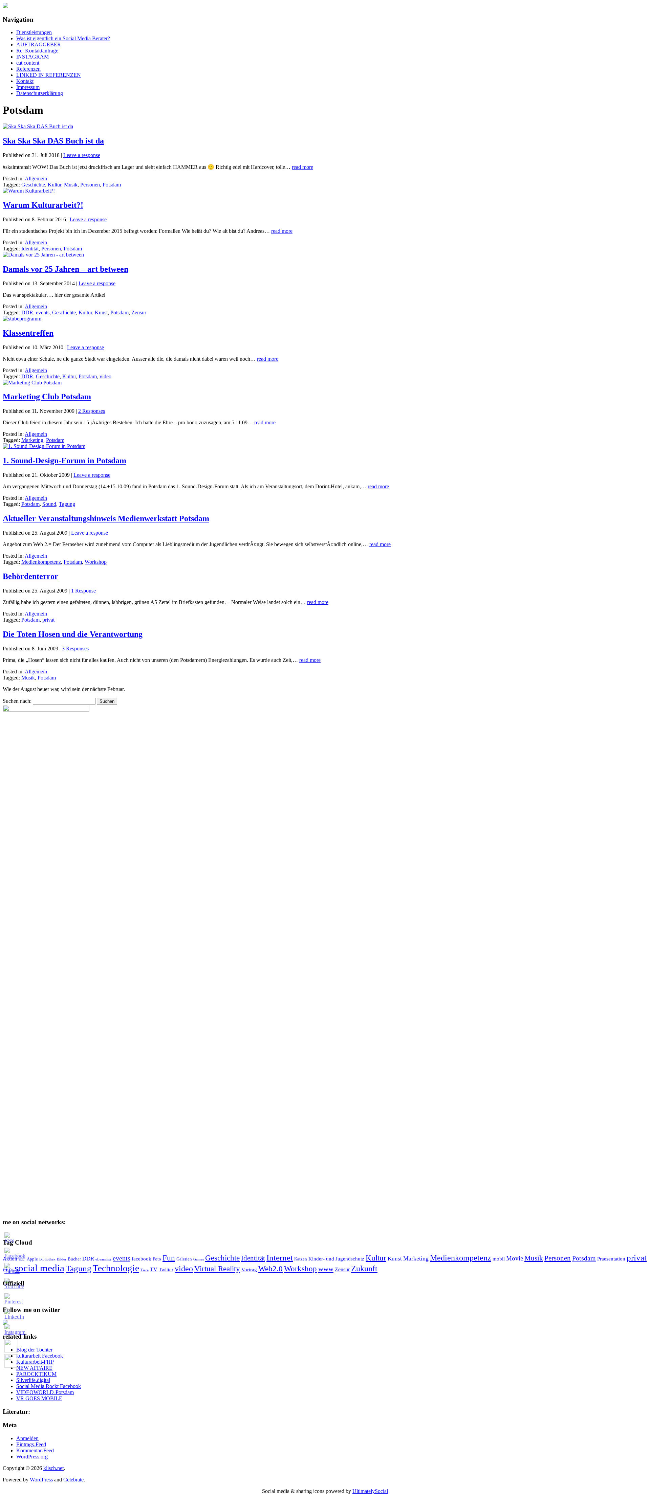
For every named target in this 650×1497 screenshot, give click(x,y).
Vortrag (249, 1269)
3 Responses (75, 648)
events (42, 312)
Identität (30, 248)
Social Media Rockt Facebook (48, 1386)
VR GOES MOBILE (39, 1398)
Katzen (300, 1259)
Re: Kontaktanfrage (37, 50)
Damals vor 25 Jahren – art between (65, 269)
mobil (499, 1258)
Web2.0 (270, 1269)
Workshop (96, 562)
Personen (90, 184)
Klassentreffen (28, 333)
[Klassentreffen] (22, 318)
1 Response (83, 591)
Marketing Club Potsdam (47, 396)
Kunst (101, 312)
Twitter (166, 1269)
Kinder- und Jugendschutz (336, 1258)
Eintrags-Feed (31, 1444)
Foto (157, 1259)
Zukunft (364, 1268)
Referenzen (28, 69)
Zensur (138, 312)
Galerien (184, 1259)
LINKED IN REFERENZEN (48, 75)
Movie (514, 1258)
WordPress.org (32, 1456)
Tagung (67, 504)
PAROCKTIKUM (36, 1374)
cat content (27, 63)
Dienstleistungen (34, 32)
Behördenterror (30, 576)
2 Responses (91, 411)
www (325, 1269)
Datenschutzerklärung (39, 93)
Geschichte (33, 184)
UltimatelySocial (370, 1491)
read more (302, 167)
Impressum (28, 87)
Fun (168, 1258)
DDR (27, 312)
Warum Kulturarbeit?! (43, 205)
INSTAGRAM (32, 57)
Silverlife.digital (33, 1380)
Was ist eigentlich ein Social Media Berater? (63, 38)
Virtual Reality (217, 1269)
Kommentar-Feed (35, 1450)
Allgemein (36, 178)
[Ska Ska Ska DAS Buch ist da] (38, 126)
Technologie (116, 1268)
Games (198, 1259)
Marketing (32, 440)
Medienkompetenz (41, 562)
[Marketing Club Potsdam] (32, 382)
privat (48, 620)
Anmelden (27, 1438)
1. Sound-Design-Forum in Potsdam (64, 460)
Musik (71, 184)
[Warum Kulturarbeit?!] (29, 191)
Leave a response (81, 155)
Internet (279, 1257)
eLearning (103, 1259)
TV (153, 1269)
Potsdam (112, 184)
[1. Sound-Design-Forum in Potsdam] (44, 446)
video (105, 376)
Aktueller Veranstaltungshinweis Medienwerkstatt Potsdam (106, 518)
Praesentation (611, 1258)
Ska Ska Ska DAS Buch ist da (53, 140)
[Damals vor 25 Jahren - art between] (43, 255)
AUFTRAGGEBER (38, 44)
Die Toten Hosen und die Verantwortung (73, 634)
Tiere (144, 1270)
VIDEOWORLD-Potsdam (45, 1392)
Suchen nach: (17, 701)
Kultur (54, 184)
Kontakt (25, 81)
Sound (49, 504)
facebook (141, 1258)
